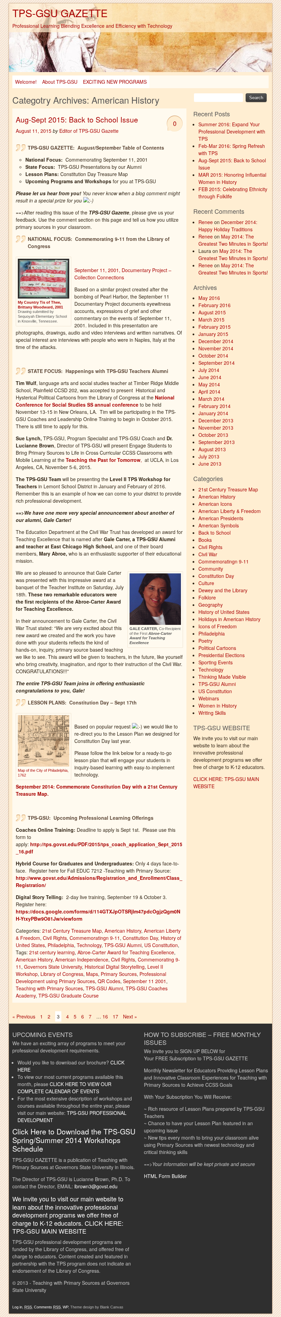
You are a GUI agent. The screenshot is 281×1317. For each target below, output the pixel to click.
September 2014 (216, 362)
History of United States (223, 611)
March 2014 (211, 398)
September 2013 (216, 442)
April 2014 (209, 391)
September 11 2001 (144, 981)
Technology (89, 945)
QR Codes (109, 981)
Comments (47, 1307)
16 (105, 1016)
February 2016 (214, 305)
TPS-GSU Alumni (123, 945)
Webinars (208, 698)
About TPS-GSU (59, 81)
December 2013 (215, 420)
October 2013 (213, 434)
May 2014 (209, 384)
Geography (210, 604)
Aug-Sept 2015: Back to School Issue (77, 119)
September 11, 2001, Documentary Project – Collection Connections (122, 274)
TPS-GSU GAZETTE (60, 12)
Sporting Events (215, 662)
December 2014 (215, 341)
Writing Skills (212, 712)
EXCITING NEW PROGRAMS (115, 81)
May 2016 (209, 297)
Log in (17, 1307)
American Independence (81, 959)
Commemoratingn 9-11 (95, 937)
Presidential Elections (221, 655)
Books (205, 539)
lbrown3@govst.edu (96, 1186)
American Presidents (220, 518)
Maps (92, 973)
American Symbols (218, 525)
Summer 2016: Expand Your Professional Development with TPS (231, 131)
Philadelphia (61, 945)
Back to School (214, 532)
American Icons (215, 503)
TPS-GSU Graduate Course (68, 995)
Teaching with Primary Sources (49, 988)
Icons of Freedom (217, 626)
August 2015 (212, 312)
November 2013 (215, 427)
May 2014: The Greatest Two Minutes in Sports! (233, 240)
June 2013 (209, 463)
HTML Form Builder (165, 1176)
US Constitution (161, 945)
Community (210, 568)
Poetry (205, 640)
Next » (130, 1016)
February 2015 (214, 326)
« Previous (23, 1016)
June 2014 (209, 377)
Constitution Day (140, 937)
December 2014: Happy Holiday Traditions (227, 226)
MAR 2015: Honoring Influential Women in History (232, 178)
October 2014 (213, 355)
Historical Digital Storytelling (115, 966)
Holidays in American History (229, 619)
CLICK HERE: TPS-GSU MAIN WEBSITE (67, 1227)
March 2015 (211, 319)
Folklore (207, 597)
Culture (206, 583)
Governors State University (53, 966)
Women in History (217, 705)
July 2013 (208, 456)
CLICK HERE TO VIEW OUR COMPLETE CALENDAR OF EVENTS (64, 1088)
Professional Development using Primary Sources (91, 977)
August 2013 (212, 449)
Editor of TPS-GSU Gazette (89, 130)
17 (115, 1016)
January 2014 (213, 413)
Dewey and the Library (222, 590)
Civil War (207, 554)
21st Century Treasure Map (72, 930)
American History (123, 930)
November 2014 (215, 348)
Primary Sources (119, 973)
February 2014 (214, 406)
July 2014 (208, 369)
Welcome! (26, 81)
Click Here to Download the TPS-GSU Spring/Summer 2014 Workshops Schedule (73, 1140)
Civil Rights (55, 937)
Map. (45, 793)
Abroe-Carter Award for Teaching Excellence (125, 952)
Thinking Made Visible (222, 676)
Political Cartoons (217, 647)
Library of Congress (61, 973)
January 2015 (213, 333)
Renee (205, 222)
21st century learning (52, 952)
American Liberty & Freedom (229, 511)
